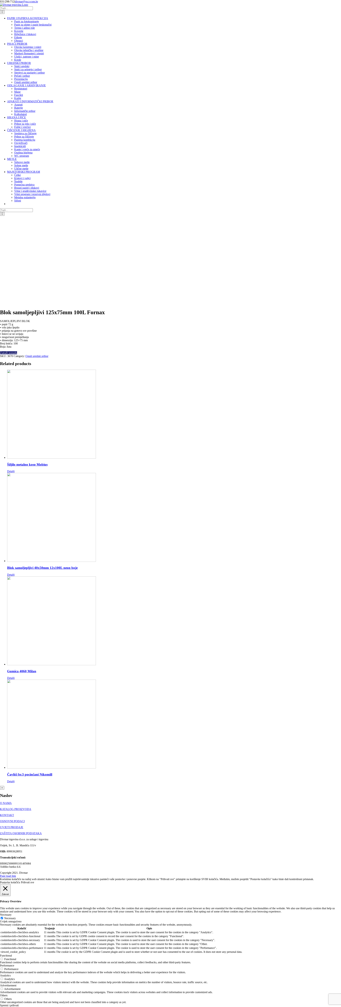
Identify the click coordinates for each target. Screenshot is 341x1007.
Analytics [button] (5, 975)
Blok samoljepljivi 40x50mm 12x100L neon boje (42, 568)
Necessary (10, 918)
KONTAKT (7, 815)
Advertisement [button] (8, 985)
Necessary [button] (6, 914)
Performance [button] (7, 965)
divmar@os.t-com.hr (26, 1)
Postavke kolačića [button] (10, 882)
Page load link (8, 875)
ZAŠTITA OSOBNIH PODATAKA (21, 833)
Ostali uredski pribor (36, 356)
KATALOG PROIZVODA (15, 809)
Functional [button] (6, 955)
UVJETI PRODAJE (11, 827)
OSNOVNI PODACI (12, 821)
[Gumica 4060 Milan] (174, 621)
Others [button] (3, 995)
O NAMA (6, 803)
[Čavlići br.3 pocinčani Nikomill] (174, 724)
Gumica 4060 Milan (21, 671)
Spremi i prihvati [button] (9, 1005)
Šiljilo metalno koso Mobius (27, 464)
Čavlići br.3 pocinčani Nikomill (29, 774)
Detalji (11, 471)
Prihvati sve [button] (27, 882)
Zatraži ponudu (8, 352)
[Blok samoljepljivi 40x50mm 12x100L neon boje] (174, 518)
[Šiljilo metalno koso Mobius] (174, 414)
